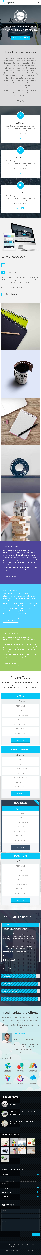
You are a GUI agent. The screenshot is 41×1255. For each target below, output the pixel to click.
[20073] (8, 2)
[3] (23, 101)
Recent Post (20, 1250)
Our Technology (12, 294)
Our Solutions (11, 272)
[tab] (20, 925)
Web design (5, 1174)
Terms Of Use (25, 1247)
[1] (18, 101)
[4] (10, 1058)
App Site (9, 1250)
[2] (20, 101)
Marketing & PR (6, 1192)
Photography (5, 1188)
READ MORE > (20, 138)
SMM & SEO (5, 1196)
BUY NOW (20, 740)
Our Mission (10, 265)
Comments (31, 1250)
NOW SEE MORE (11, 577)
